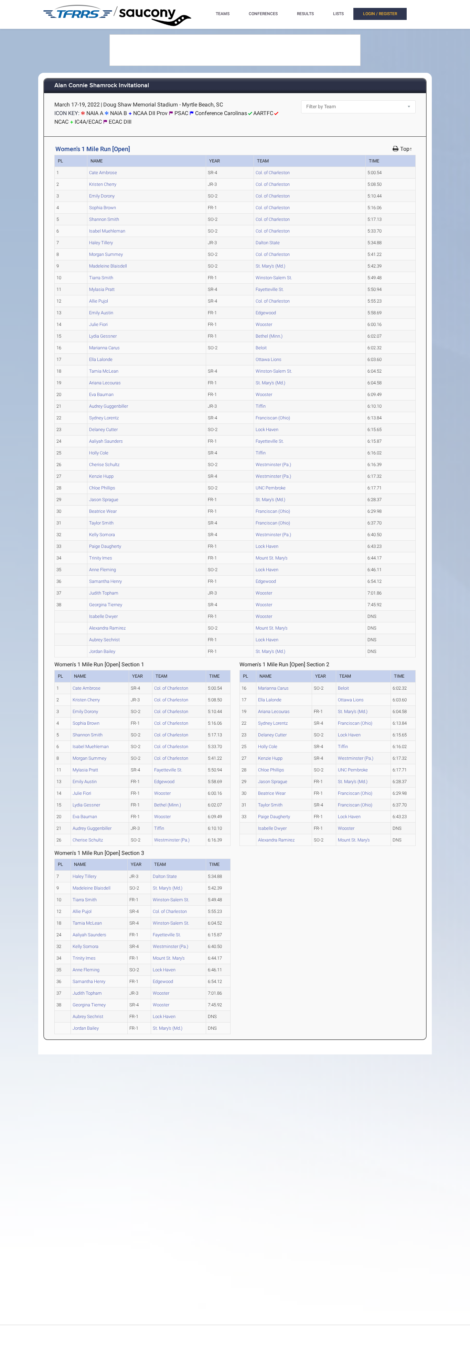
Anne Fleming (102, 569)
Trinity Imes (100, 558)
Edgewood (266, 312)
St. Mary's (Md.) (270, 266)
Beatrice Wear (103, 511)
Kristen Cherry (102, 184)
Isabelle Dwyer (103, 616)
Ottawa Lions (268, 359)
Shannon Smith (104, 219)
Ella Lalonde (101, 359)
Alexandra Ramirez (107, 628)
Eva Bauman (101, 394)
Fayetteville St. (270, 289)
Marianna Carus (104, 347)
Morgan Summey (106, 254)
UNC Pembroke (271, 487)
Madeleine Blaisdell (108, 266)
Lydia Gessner (103, 336)
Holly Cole (98, 452)
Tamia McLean (103, 371)
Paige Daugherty (105, 546)
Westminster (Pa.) (273, 464)
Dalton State (268, 242)
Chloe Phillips (102, 487)
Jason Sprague (103, 499)
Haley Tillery (101, 242)
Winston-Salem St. (274, 277)
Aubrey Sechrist (104, 639)
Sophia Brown (102, 207)
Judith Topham (103, 593)
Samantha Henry (105, 581)
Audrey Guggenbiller (108, 406)
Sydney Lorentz (104, 417)
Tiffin (261, 406)
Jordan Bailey (102, 651)
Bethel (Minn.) (269, 336)
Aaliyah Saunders (106, 441)
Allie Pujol (98, 301)
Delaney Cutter (103, 429)
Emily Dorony (102, 196)
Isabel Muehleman (107, 231)
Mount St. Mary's (272, 558)
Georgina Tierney (105, 604)
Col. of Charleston (273, 172)
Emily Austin (101, 312)
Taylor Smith (101, 523)
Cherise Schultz (104, 464)
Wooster (264, 324)
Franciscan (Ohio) (273, 417)
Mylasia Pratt (102, 289)
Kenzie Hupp (101, 476)
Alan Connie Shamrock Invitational (101, 86)
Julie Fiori (98, 324)
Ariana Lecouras (105, 382)
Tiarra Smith (101, 277)
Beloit (261, 347)
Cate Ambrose (103, 172)
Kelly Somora (102, 534)
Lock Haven (267, 429)
